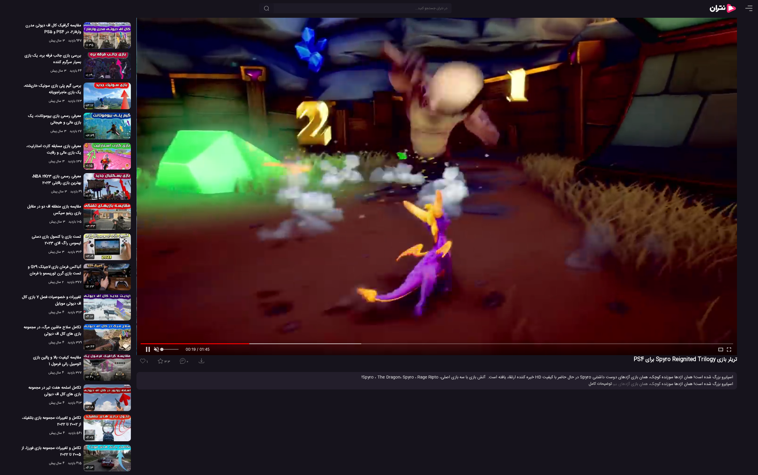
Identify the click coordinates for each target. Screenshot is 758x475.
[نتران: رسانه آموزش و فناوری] (723, 8)
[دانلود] (202, 362)
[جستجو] (266, 8)
